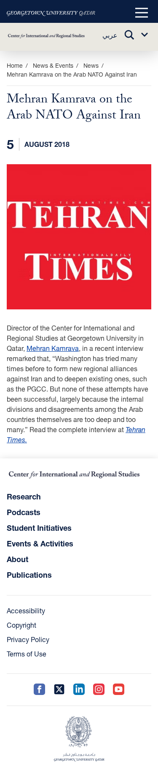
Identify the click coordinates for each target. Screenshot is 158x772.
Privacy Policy (28, 639)
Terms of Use (26, 654)
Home (15, 65)
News (91, 65)
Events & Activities (40, 543)
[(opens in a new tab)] (51, 13)
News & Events (53, 65)
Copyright (21, 625)
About (17, 559)
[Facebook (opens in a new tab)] (39, 689)
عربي (110, 35)
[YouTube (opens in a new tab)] (118, 689)
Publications (29, 574)
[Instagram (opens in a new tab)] (98, 689)
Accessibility (26, 611)
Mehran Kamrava (53, 348)
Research (24, 496)
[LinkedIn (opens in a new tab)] (79, 689)
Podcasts (23, 512)
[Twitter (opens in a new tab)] (59, 689)
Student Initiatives (39, 527)
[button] (141, 13)
